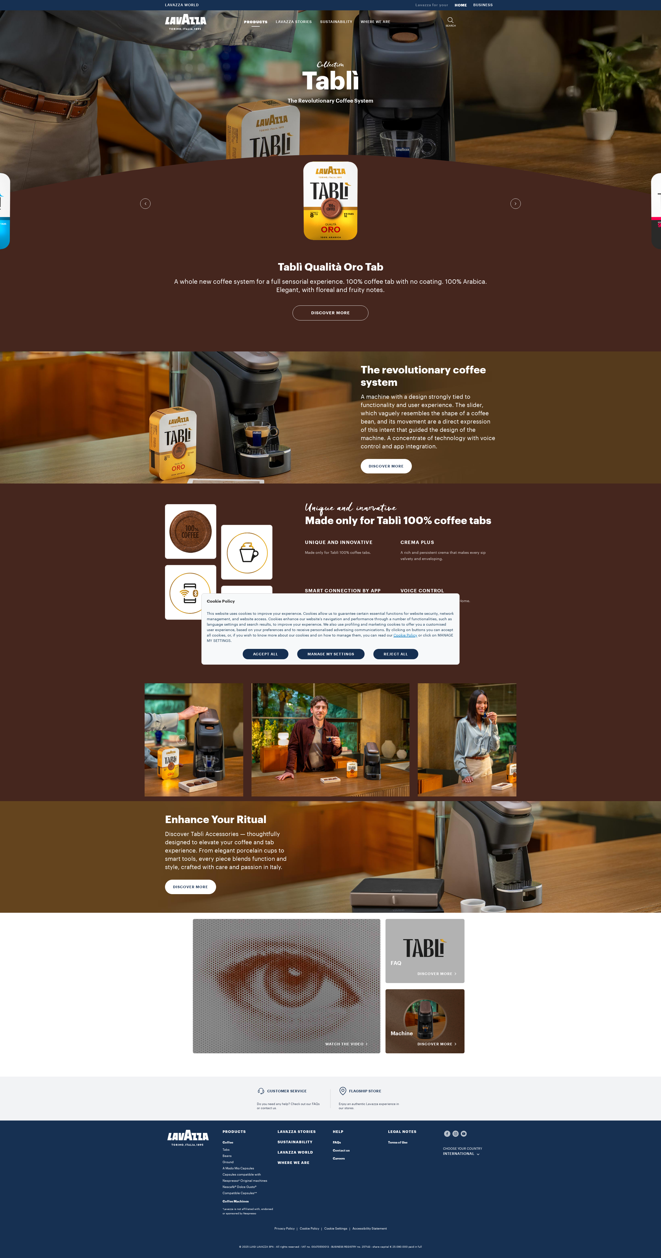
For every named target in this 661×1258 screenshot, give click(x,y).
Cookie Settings (335, 1228)
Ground (228, 1162)
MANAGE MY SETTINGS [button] (331, 654)
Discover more (190, 887)
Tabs (226, 1149)
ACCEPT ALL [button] (265, 654)
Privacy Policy (284, 1228)
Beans (227, 1155)
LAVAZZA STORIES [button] (294, 22)
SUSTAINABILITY (295, 1142)
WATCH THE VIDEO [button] (344, 1044)
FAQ (396, 963)
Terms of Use (397, 1142)
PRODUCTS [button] (255, 22)
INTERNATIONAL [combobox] (459, 1154)
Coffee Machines (236, 1201)
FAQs (337, 1142)
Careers (339, 1158)
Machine (402, 1033)
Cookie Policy (309, 1228)
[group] (330, 201)
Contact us (341, 1150)
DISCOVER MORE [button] (435, 974)
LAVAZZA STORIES (297, 1131)
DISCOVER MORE (330, 313)
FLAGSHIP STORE (365, 1091)
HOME (461, 5)
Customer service (287, 1091)
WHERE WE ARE (294, 1162)
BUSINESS (483, 5)
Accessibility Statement (369, 1228)
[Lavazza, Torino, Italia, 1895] (185, 22)
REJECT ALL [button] (396, 654)
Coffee (228, 1142)
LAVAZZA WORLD (182, 5)
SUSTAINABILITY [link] (336, 22)
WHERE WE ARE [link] (375, 22)
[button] (450, 22)
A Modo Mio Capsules (238, 1168)
